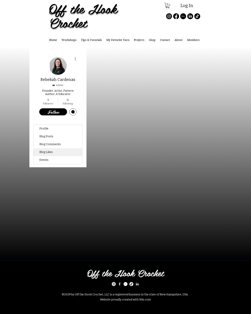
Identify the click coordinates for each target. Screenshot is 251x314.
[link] (167, 5)
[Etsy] (183, 16)
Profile (43, 128)
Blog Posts (46, 136)
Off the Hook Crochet (125, 273)
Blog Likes (46, 152)
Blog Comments (50, 144)
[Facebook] (176, 16)
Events (43, 160)
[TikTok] (197, 16)
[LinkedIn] (190, 16)
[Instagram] (169, 16)
